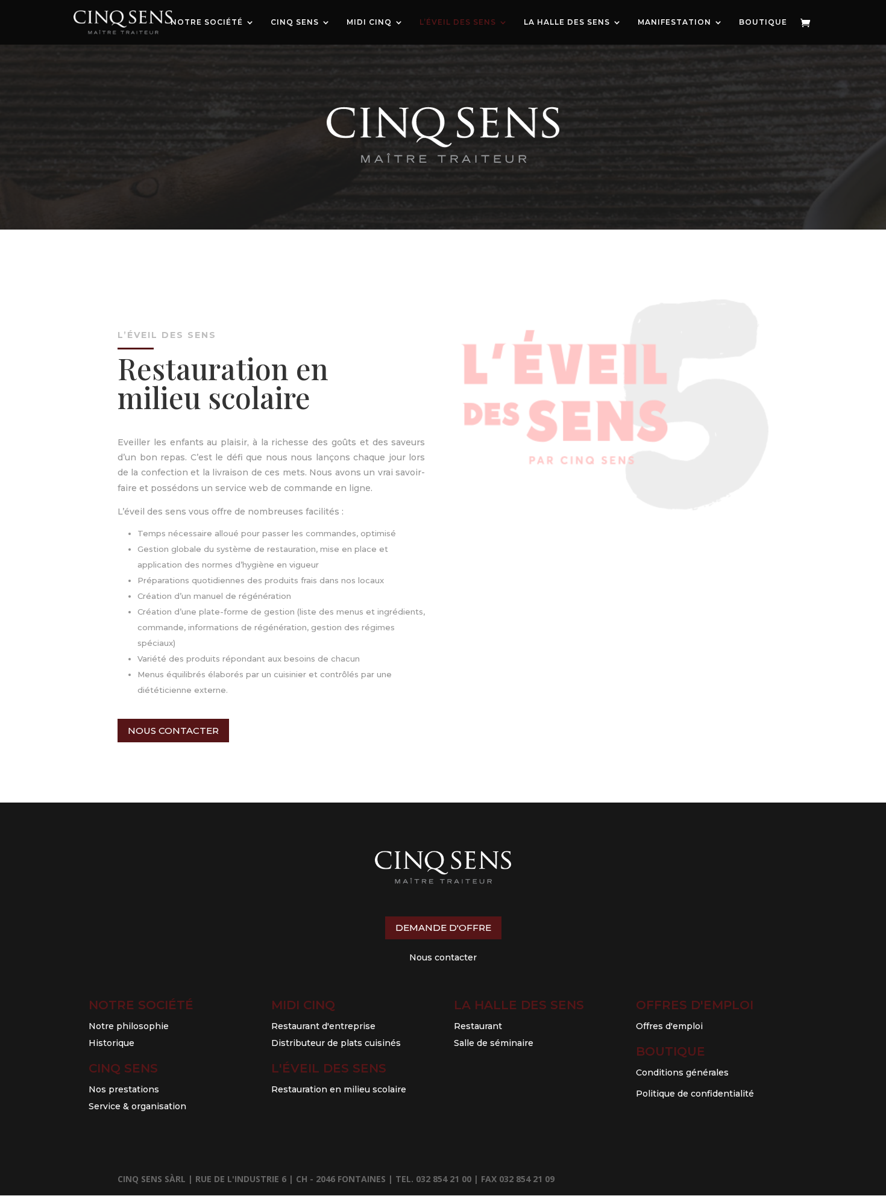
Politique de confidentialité (695, 1093)
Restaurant (478, 1026)
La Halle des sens (519, 1005)
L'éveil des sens (328, 1068)
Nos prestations (124, 1089)
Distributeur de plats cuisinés (336, 1043)
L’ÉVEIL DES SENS (457, 22)
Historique (111, 1043)
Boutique (670, 1051)
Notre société (141, 1005)
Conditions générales (682, 1072)
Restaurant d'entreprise (323, 1026)
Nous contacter (173, 730)
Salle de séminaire (493, 1043)
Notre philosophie (129, 1026)
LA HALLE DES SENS (567, 22)
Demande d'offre (443, 927)
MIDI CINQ (369, 22)
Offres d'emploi (694, 1005)
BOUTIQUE (763, 22)
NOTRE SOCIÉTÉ (207, 22)
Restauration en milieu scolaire (338, 1089)
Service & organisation (137, 1106)
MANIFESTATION (674, 22)
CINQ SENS (295, 22)
